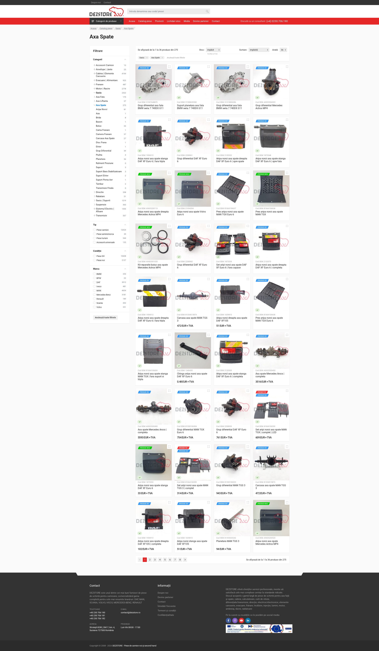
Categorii (97, 59)
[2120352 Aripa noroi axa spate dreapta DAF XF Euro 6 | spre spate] (232, 135)
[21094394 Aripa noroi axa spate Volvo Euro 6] (193, 188)
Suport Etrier (102, 175)
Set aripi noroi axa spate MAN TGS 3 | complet (192, 487)
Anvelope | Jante (104, 69)
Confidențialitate (166, 615)
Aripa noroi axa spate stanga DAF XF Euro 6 (153, 487)
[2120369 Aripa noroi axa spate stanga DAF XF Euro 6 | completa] (232, 350)
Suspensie (101, 204)
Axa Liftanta (102, 101)
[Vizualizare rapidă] (169, 66)
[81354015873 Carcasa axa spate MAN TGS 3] (271, 462)
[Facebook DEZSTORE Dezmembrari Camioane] (228, 620)
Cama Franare (103, 130)
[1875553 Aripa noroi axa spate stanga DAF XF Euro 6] (153, 462)
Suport (99, 167)
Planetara (100, 159)
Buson (99, 121)
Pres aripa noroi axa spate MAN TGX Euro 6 (230, 213)
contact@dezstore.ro (130, 612)
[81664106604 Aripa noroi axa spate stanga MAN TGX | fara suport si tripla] (153, 350)
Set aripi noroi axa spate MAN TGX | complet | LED (271, 431)
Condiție (97, 251)
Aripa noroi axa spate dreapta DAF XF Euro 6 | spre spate (231, 160)
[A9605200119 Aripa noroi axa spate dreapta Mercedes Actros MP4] (153, 188)
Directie (100, 192)
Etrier (98, 146)
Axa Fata (100, 97)
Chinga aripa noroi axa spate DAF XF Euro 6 (192, 375)
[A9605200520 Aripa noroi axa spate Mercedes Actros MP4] (271, 518)
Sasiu (141, 58)
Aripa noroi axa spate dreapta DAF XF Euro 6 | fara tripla (153, 319)
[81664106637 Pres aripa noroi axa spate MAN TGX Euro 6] (232, 188)
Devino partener (201, 21)
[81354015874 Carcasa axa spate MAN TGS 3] (193, 295)
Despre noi (96, 2)
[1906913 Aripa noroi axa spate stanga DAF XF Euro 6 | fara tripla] (153, 135)
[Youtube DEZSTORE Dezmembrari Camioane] (241, 620)
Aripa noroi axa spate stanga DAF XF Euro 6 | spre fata (271, 160)
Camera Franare (104, 134)
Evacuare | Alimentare (107, 80)
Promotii (159, 21)
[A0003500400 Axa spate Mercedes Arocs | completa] (271, 350)
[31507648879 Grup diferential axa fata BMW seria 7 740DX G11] (153, 82)
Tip (94, 224)
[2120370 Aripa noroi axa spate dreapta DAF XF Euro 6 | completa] (271, 242)
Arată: (275, 50)
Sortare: (243, 50)
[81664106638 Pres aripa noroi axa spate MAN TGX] (271, 188)
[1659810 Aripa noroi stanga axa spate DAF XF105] (193, 518)
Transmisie (101, 215)
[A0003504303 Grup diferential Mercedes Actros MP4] (271, 82)
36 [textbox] (282, 50)
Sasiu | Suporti (103, 200)
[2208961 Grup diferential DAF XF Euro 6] (193, 135)
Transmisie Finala (104, 188)
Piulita (99, 155)
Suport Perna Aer (104, 179)
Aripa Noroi (101, 109)
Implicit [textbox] (210, 50)
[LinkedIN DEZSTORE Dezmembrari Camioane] (248, 620)
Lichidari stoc (173, 21)
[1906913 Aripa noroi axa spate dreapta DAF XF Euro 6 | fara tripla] (153, 295)
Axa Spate (101, 105)
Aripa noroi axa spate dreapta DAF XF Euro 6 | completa (271, 266)
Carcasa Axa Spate (105, 138)
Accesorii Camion (105, 65)
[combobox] (213, 50)
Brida (98, 117)
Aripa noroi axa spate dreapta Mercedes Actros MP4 (153, 213)
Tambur (99, 184)
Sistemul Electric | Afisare (105, 210)
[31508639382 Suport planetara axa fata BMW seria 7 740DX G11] (193, 82)
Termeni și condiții (167, 610)
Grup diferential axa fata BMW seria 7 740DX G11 (151, 107)
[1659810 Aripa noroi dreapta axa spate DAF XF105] (232, 295)
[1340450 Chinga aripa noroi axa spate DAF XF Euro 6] (193, 350)
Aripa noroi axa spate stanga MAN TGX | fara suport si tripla (153, 376)
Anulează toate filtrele (105, 317)
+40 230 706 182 (97, 618)
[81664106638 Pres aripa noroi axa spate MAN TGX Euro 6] (271, 295)
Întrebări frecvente (167, 606)
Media (187, 21)
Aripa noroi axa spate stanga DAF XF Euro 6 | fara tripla (153, 160)
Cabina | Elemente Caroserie (105, 75)
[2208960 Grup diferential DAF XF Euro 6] (193, 242)
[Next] (185, 559)
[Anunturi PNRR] (259, 628)
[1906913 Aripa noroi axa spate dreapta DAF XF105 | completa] (153, 518)
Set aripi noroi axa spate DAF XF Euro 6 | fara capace (231, 266)
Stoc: (201, 50)
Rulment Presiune (104, 163)
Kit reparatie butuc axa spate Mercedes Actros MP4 (153, 266)
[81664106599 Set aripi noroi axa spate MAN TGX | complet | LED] (271, 406)
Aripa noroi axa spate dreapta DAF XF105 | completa (153, 542)
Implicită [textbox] (254, 50)
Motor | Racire (103, 88)
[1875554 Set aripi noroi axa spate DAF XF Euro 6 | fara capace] (232, 242)
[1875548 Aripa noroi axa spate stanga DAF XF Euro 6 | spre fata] (271, 135)
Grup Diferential (103, 150)
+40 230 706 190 (97, 612)
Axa (98, 113)
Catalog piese (145, 21)
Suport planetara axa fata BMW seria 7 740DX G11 (190, 107)
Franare (99, 84)
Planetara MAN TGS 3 (227, 541)
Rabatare (100, 196)
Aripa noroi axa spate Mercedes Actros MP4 (267, 542)
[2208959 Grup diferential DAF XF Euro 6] (232, 406)
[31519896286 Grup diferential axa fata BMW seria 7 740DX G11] (232, 82)
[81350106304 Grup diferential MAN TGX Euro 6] (193, 406)
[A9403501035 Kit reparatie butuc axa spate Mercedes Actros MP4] (153, 242)
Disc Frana (101, 142)
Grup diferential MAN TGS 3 (230, 485)
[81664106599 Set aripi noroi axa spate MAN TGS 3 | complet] (193, 462)
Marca (96, 269)
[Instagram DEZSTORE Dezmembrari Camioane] (235, 620)
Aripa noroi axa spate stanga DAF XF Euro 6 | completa (231, 375)
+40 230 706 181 (97, 615)
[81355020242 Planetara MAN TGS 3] (232, 518)
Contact (107, 2)
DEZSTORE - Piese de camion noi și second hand (134, 645)
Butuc (99, 126)
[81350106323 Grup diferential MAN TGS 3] (232, 462)
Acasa (132, 21)
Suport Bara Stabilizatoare (109, 171)
